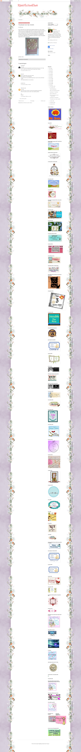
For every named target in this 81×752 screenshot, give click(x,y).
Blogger (48, 743)
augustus (52, 103)
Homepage (32, 100)
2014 (50, 77)
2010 (50, 83)
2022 (50, 68)
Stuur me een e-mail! (51, 52)
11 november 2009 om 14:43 (26, 96)
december (52, 86)
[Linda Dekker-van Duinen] (49, 47)
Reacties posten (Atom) (28, 102)
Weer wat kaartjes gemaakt (54, 90)
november (52, 87)
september (52, 102)
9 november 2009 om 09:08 (26, 84)
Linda (55, 29)
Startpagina (20, 19)
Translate (56, 25)
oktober (51, 100)
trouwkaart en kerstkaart (54, 97)
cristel (22, 65)
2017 (50, 72)
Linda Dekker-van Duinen (51, 45)
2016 (50, 74)
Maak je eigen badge (50, 48)
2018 (50, 71)
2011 (50, 81)
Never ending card (53, 93)
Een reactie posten (23, 98)
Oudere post (43, 100)
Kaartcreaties (28, 5)
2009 (50, 84)
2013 (50, 78)
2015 (50, 75)
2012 (50, 80)
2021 (50, 69)
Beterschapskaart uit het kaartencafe (54, 95)
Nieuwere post (21, 100)
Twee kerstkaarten (53, 89)
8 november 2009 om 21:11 (26, 70)
